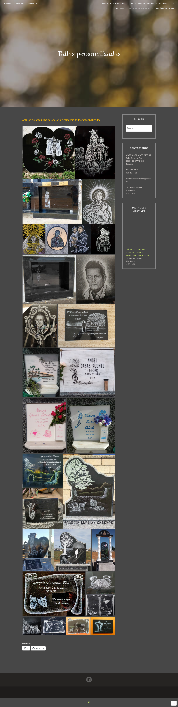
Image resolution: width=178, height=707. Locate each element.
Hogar (120, 9)
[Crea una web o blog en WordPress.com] (89, 703)
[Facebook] (89, 678)
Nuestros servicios (142, 3)
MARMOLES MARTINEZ (114, 3)
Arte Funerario (138, 9)
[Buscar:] (139, 128)
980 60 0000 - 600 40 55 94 (137, 255)
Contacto (165, 3)
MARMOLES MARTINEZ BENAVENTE (22, 3)
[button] (48, 152)
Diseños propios (164, 9)
